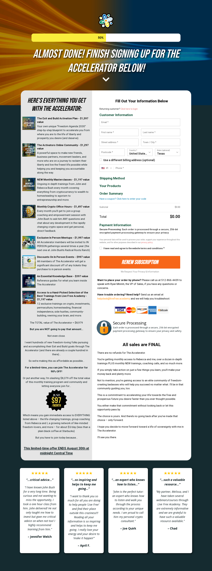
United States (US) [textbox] (141, 153)
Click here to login (129, 109)
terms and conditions (152, 248)
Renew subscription (140, 262)
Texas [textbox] (161, 153)
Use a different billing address (129, 160)
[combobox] (140, 152)
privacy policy (147, 242)
